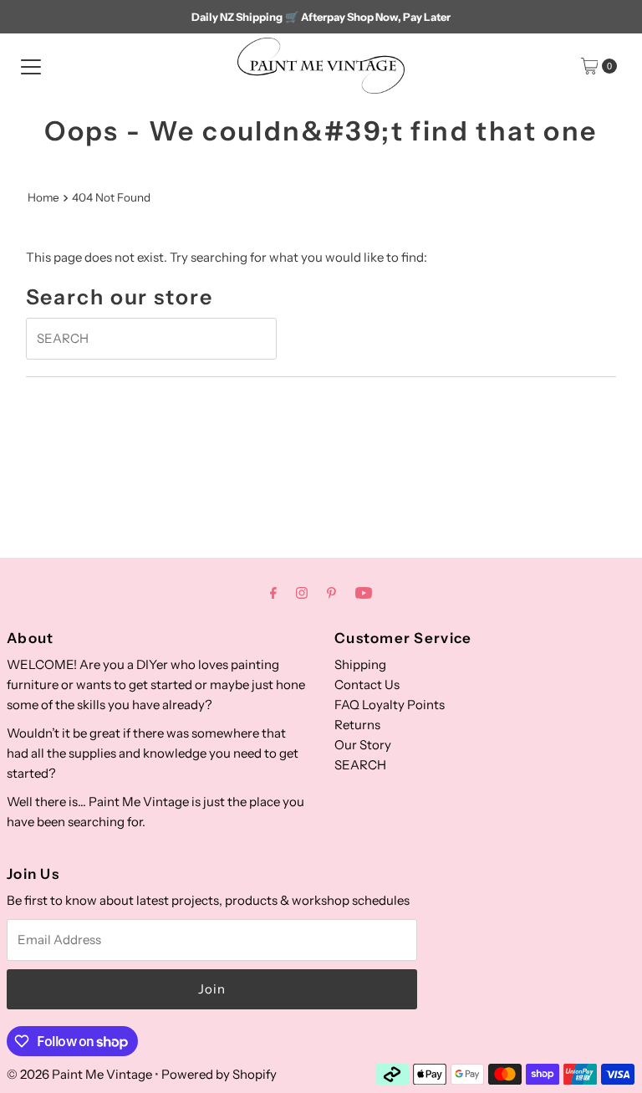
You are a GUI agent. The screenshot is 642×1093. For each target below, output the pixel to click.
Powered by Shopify (219, 1074)
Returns (357, 725)
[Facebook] (273, 593)
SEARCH (360, 765)
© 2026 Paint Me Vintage (79, 1074)
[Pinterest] (331, 593)
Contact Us (367, 684)
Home (43, 197)
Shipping (360, 664)
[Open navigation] (31, 66)
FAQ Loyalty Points (389, 704)
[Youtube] (363, 593)
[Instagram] (302, 593)
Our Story (362, 745)
